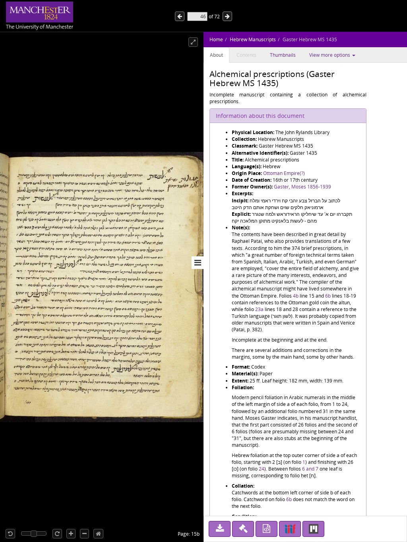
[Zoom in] (71, 533)
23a (259, 309)
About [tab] (216, 55)
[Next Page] (179, 16)
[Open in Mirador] (313, 529)
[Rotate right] (57, 533)
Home (216, 39)
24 (261, 468)
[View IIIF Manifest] (290, 529)
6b (328, 295)
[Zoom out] (84, 533)
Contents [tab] (246, 55)
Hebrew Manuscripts (253, 39)
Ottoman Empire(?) (284, 173)
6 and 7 (310, 468)
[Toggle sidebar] (198, 262)
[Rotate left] (10, 533)
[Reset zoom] (98, 533)
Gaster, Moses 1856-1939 (302, 186)
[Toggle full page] (193, 42)
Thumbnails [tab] (283, 55)
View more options (330, 55)
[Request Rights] (243, 529)
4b (295, 295)
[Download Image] (220, 529)
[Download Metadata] (266, 529)
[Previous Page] (227, 16)
